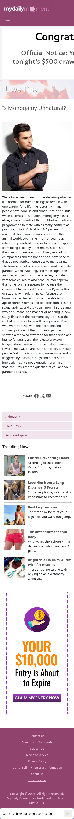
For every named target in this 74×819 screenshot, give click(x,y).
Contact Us (37, 736)
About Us (37, 774)
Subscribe (37, 748)
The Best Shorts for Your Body (47, 534)
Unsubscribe (37, 780)
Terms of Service (37, 755)
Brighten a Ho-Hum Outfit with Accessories (49, 562)
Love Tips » (13, 426)
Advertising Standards (37, 742)
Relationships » (16, 435)
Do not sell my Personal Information (37, 767)
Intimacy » (12, 416)
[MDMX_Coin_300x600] (37, 653)
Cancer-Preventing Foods (48, 458)
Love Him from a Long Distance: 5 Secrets (46, 485)
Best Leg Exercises (42, 507)
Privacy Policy (37, 761)
